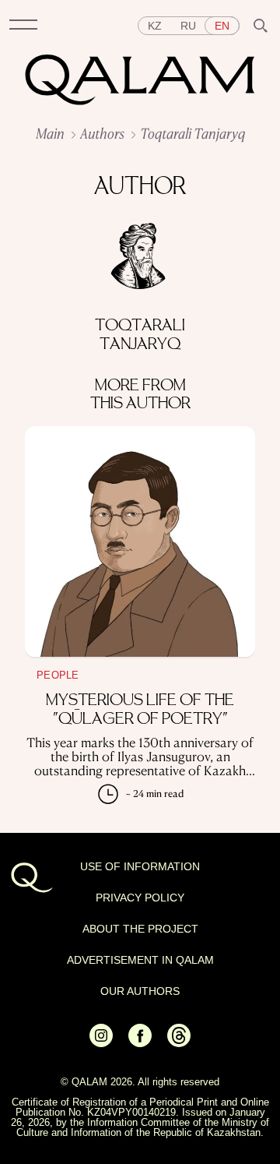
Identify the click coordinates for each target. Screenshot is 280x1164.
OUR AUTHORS (140, 991)
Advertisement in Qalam (140, 959)
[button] (23, 26)
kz (155, 25)
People (58, 675)
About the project (140, 928)
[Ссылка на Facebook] (140, 1043)
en (222, 25)
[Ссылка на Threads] (179, 1043)
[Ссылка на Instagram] (101, 1043)
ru (188, 25)
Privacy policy (140, 897)
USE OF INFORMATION (140, 866)
